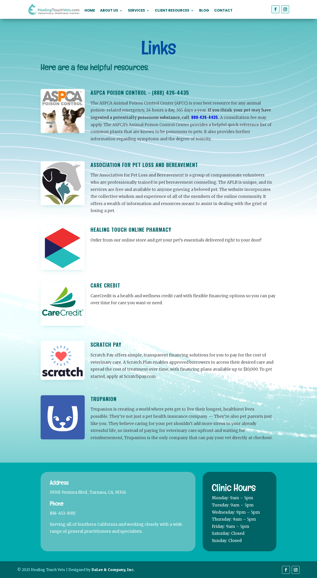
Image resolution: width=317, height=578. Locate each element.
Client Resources (172, 11)
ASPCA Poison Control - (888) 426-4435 (140, 92)
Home (89, 11)
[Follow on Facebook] (275, 9)
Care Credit (105, 285)
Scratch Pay (106, 344)
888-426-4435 (204, 117)
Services (136, 11)
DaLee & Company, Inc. (112, 570)
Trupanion (103, 398)
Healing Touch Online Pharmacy (131, 229)
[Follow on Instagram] (285, 9)
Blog (204, 11)
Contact (223, 11)
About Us (109, 11)
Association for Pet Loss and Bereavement (144, 164)
